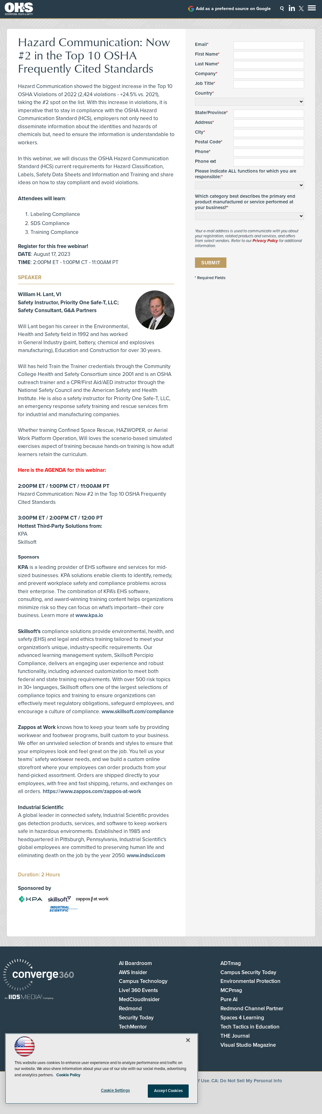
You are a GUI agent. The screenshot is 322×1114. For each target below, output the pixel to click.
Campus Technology (143, 981)
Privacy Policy (265, 240)
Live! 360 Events (138, 990)
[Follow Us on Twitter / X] (301, 8)
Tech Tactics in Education (250, 1026)
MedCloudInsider (139, 999)
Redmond (130, 1008)
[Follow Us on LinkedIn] (292, 8)
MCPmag (231, 990)
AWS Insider (133, 972)
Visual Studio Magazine (248, 1045)
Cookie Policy (68, 1075)
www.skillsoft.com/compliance (138, 711)
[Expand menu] (311, 9)
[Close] (188, 1040)
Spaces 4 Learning (242, 1017)
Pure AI (228, 999)
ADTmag (230, 963)
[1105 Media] (29, 997)
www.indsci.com (146, 855)
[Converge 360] (38, 975)
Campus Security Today (248, 972)
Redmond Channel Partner (251, 1008)
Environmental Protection (250, 981)
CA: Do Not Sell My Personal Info (246, 1081)
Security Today (136, 1017)
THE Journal (235, 1036)
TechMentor (133, 1026)
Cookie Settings (115, 1090)
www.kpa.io (89, 615)
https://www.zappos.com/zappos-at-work (92, 791)
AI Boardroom (135, 963)
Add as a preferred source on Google (233, 8)
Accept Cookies (168, 1090)
